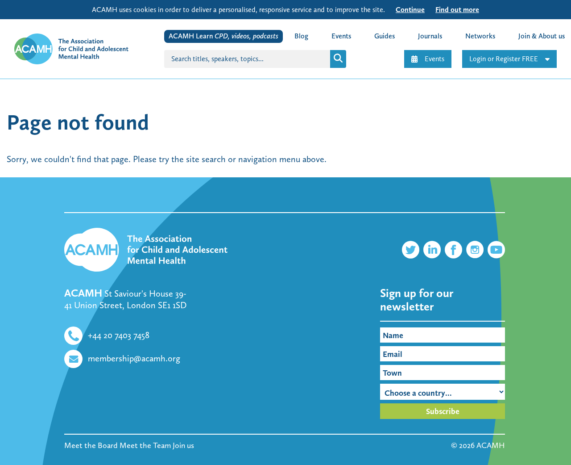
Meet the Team (145, 445)
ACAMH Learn (223, 36)
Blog (301, 36)
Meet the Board (91, 445)
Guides (384, 36)
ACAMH (490, 445)
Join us (183, 445)
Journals (430, 36)
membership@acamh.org (134, 358)
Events (434, 58)
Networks (480, 36)
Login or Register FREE (503, 58)
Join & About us (541, 36)
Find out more (457, 9)
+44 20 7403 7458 (118, 335)
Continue (410, 9)
